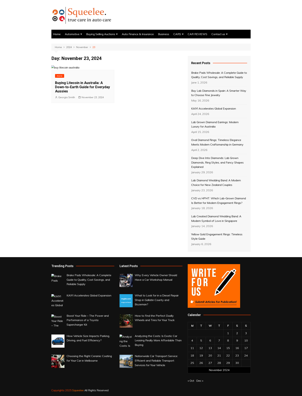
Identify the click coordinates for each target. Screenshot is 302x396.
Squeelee (78, 390)
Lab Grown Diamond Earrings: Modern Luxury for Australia (215, 124)
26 (201, 363)
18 (192, 355)
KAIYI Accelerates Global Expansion (213, 108)
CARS (177, 34)
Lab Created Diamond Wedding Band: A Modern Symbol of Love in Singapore (216, 219)
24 (246, 355)
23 (237, 355)
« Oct (191, 380)
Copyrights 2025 (61, 390)
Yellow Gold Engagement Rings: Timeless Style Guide (216, 236)
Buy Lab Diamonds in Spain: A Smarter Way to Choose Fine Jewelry (218, 93)
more (59, 75)
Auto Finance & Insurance (138, 34)
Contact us (218, 34)
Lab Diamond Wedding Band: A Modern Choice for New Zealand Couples (216, 183)
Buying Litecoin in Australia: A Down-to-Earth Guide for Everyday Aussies (82, 87)
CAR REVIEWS (197, 34)
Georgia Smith (66, 97)
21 (219, 355)
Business (163, 34)
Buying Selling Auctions (100, 34)
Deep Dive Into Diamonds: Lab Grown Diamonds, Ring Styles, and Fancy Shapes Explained (217, 162)
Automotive (72, 34)
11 (192, 348)
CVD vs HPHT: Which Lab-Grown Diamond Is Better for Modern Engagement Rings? (218, 201)
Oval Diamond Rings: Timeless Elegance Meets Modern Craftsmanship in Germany (217, 142)
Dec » (199, 380)
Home (57, 34)
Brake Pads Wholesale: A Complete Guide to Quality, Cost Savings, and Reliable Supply (219, 75)
